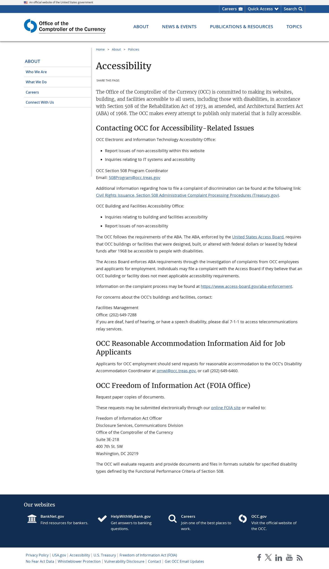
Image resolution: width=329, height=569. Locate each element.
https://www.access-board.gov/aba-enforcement (246, 286)
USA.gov (59, 555)
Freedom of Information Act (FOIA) (148, 555)
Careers (229, 8)
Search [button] (290, 8)
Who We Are (36, 71)
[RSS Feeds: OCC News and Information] (299, 558)
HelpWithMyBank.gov (131, 516)
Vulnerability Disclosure (124, 561)
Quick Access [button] (260, 8)
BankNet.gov (52, 516)
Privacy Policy (37, 555)
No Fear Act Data (40, 561)
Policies (133, 49)
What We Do (36, 81)
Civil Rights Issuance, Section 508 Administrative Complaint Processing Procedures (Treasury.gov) (187, 195)
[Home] (104, 519)
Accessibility (80, 555)
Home (100, 49)
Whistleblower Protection (79, 561)
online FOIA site (226, 407)
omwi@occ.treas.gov (176, 370)
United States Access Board (258, 237)
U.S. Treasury (105, 555)
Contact (154, 561)
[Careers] (174, 519)
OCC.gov (259, 516)
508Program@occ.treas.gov (134, 177)
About (32, 61)
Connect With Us (40, 102)
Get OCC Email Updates (184, 561)
